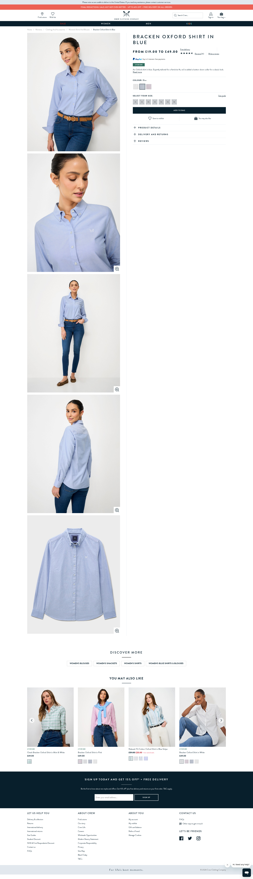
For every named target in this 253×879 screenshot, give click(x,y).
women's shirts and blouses (79, 29)
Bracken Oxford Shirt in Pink (90, 752)
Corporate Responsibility (87, 843)
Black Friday (82, 854)
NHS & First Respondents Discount (40, 843)
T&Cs (80, 858)
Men (148, 23)
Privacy (81, 847)
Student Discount (33, 839)
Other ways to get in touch (193, 823)
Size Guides (31, 835)
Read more (137, 72)
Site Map (81, 851)
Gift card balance (135, 827)
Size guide (222, 95)
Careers (81, 831)
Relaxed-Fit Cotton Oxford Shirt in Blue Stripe (148, 749)
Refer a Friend (134, 831)
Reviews (198, 53)
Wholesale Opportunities (87, 835)
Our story (81, 823)
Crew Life (81, 827)
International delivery (35, 827)
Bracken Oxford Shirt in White (192, 752)
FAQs (29, 851)
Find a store (82, 819)
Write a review (213, 53)
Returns (30, 823)
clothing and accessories (55, 29)
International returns (34, 831)
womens (38, 29)
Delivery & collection (35, 819)
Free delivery (185, 49)
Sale (63, 23)
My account (133, 819)
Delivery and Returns (153, 134)
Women (106, 23)
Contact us (31, 847)
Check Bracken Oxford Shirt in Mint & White (46, 752)
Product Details (149, 127)
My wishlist (133, 823)
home (29, 29)
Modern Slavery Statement (88, 839)
